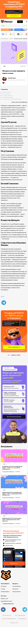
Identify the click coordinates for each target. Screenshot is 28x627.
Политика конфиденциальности (9, 618)
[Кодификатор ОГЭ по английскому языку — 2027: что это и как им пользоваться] (14, 455)
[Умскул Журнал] (14, 9)
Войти (20, 21)
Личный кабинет (5, 591)
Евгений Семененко (8, 95)
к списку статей (15, 355)
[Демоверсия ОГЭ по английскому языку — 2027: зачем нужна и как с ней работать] (14, 481)
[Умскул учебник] (7, 29)
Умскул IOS (15, 589)
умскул (2, 296)
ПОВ (4, 66)
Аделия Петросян (7, 92)
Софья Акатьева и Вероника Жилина (11, 99)
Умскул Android (16, 591)
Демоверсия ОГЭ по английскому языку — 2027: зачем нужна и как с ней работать (12, 494)
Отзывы (3, 589)
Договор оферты (22, 618)
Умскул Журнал (16, 586)
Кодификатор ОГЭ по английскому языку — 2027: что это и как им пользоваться (12, 468)
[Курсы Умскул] (20, 29)
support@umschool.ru (6, 601)
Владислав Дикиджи (8, 97)
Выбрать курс (4, 598)
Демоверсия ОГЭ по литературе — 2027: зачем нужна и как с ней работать (12, 520)
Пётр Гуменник (7, 94)
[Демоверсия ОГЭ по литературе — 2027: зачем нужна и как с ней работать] (14, 507)
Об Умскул (3, 586)
